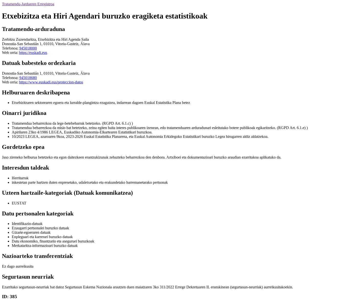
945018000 (28, 48)
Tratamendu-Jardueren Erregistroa (28, 4)
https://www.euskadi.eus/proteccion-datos (51, 82)
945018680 (28, 78)
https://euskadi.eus (33, 53)
